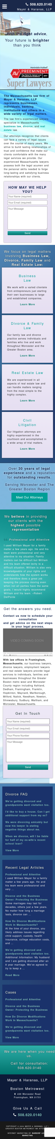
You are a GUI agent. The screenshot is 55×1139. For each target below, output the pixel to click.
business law (12, 126)
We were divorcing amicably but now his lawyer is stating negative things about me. (26, 825)
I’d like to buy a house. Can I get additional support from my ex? (27, 813)
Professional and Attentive (29, 539)
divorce (28, 126)
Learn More (27, 304)
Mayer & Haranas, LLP (34, 9)
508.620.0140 (41, 4)
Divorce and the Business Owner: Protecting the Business (26, 897)
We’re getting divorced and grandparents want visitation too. (27, 803)
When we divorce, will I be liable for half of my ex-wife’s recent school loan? (26, 839)
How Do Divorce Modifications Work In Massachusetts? (25, 922)
